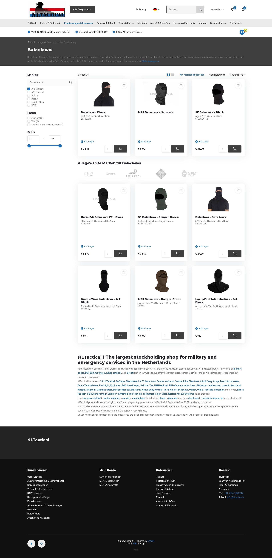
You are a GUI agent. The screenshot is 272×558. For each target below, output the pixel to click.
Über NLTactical (34, 477)
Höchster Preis (237, 74)
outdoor (117, 373)
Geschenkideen (218, 23)
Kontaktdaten (34, 501)
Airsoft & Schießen (160, 23)
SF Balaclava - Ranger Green (158, 217)
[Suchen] (200, 9)
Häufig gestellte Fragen (38, 497)
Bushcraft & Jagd (106, 23)
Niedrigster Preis (217, 74)
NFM (33, 105)
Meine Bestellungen (109, 481)
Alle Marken (37, 89)
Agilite (34, 98)
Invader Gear (37, 102)
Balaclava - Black (93, 112)
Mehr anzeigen (149, 61)
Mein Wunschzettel (109, 485)
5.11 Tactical (37, 92)
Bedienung (141, 9)
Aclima (34, 95)
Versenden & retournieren (40, 489)
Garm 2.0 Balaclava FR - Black (102, 217)
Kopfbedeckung (68, 42)
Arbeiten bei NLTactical (38, 518)
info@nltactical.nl (235, 497)
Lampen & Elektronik (184, 23)
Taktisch (32, 23)
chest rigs (193, 398)
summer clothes (92, 398)
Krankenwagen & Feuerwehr (78, 23)
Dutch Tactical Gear (88, 385)
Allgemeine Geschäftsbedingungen (44, 505)
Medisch (142, 23)
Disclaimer (32, 509)
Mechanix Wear (104, 389)
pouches (172, 398)
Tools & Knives (126, 23)
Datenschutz (33, 513)
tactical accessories (212, 398)
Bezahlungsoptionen (37, 485)
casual (125, 398)
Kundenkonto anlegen (110, 477)
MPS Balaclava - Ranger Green (159, 299)
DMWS (151, 541)
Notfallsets (236, 23)
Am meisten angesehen (192, 74)
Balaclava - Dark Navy (210, 217)
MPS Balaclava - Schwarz (155, 112)
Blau (35, 121)
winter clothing (111, 398)
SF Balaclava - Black (209, 112)
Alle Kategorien (81, 9)
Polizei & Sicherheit (50, 23)
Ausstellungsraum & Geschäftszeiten (46, 481)
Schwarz (37, 118)
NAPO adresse (34, 493)
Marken (203, 23)
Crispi (216, 381)
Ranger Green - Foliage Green (47, 124)
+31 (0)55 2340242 (233, 493)
